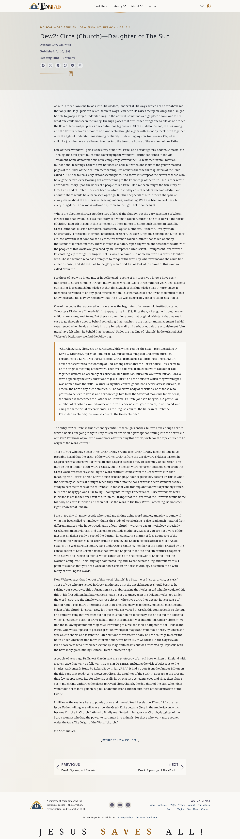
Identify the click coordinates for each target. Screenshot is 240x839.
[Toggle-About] (141, 5)
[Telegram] (73, 65)
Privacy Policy (125, 817)
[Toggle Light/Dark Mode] (209, 6)
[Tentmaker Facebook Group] (112, 805)
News (152, 805)
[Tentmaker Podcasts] (128, 805)
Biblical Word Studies (58, 27)
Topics (180, 809)
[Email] (80, 65)
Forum (152, 6)
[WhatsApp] (65, 65)
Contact (205, 809)
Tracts (181, 805)
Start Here (101, 6)
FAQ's (173, 805)
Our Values (204, 805)
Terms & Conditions (146, 817)
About (191, 805)
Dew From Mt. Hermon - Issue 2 (105, 27)
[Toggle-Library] (124, 5)
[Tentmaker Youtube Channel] (120, 805)
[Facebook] (43, 65)
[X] (50, 65)
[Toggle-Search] (202, 6)
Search (170, 809)
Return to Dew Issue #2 (120, 739)
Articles (162, 805)
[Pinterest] (58, 65)
